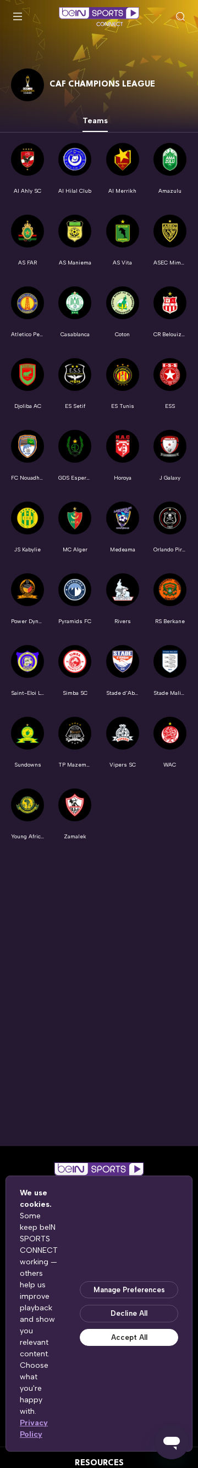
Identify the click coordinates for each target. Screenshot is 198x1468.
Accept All (129, 1337)
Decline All (129, 1313)
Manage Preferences (129, 1290)
